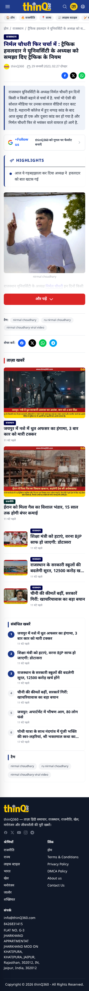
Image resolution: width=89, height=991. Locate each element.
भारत (7, 871)
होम (6, 29)
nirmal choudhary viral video (25, 328)
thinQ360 (17, 67)
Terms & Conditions (63, 857)
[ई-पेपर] (74, 6)
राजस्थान (18, 29)
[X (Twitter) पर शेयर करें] (73, 75)
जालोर (8, 892)
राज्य (7, 857)
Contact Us (56, 885)
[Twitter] (12, 832)
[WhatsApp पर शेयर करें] (82, 75)
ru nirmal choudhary (57, 320)
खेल (6, 878)
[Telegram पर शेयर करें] (53, 343)
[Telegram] (32, 832)
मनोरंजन (9, 885)
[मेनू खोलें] (7, 6)
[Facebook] (6, 832)
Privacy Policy (58, 864)
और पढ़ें (41, 299)
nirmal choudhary (24, 320)
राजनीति (9, 850)
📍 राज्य (46, 18)
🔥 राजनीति (28, 18)
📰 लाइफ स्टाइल (67, 18)
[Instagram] (26, 832)
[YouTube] (19, 832)
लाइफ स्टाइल (12, 864)
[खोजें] (64, 6)
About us (54, 878)
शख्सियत (9, 900)
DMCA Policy (57, 871)
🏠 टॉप (10, 18)
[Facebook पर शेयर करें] (64, 75)
